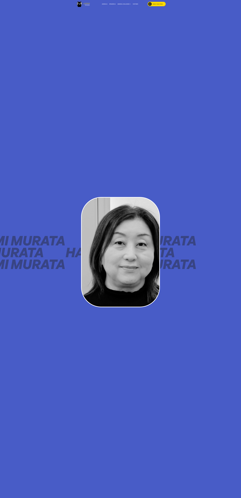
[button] (124, 4)
